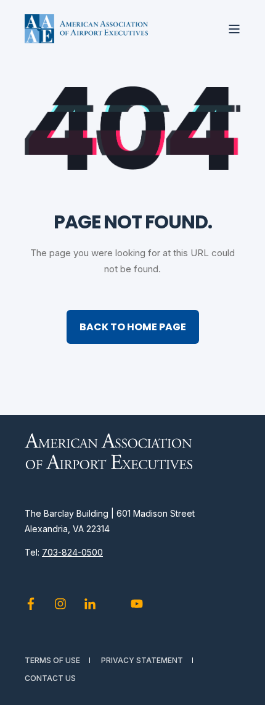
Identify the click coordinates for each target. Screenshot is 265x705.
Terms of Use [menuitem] (52, 660)
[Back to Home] (86, 29)
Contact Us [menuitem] (50, 678)
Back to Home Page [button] (133, 327)
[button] (246, 686)
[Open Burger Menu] (234, 29)
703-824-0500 (72, 552)
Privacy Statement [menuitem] (142, 660)
